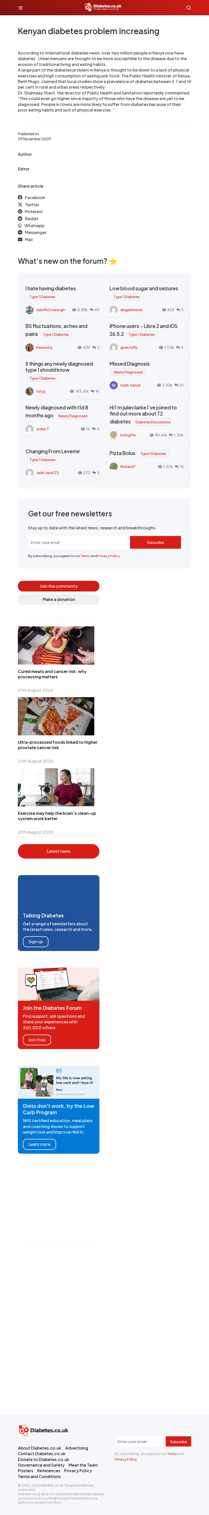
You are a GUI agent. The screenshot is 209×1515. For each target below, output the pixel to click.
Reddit (31, 218)
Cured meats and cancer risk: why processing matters (52, 674)
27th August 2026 (35, 690)
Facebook (35, 197)
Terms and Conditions (39, 1476)
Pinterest (34, 211)
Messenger (36, 232)
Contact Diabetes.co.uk (42, 1453)
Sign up (36, 941)
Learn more (39, 1144)
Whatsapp (34, 225)
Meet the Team (83, 1465)
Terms (85, 556)
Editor (23, 169)
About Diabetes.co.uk (39, 1448)
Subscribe (155, 542)
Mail (29, 239)
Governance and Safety (41, 1465)
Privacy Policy (109, 556)
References (48, 1470)
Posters (25, 1470)
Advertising (76, 1448)
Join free (37, 1039)
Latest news (58, 851)
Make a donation (59, 599)
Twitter (32, 204)
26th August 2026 (35, 761)
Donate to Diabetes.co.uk (43, 1459)
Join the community (59, 586)
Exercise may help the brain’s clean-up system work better (57, 815)
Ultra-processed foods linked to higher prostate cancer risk (57, 744)
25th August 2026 (35, 832)
